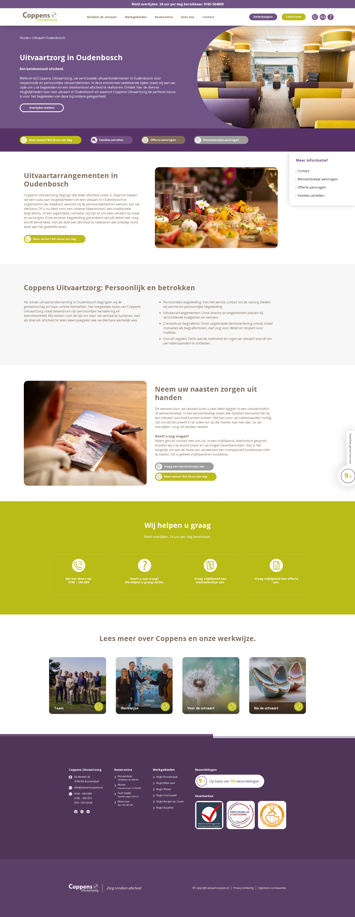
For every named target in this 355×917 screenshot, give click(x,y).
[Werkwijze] (144, 682)
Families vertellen (310, 195)
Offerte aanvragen (311, 187)
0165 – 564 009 (83, 793)
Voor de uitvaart (200, 708)
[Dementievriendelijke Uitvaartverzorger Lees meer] (241, 815)
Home (24, 38)
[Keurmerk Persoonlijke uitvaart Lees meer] (272, 815)
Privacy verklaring (243, 888)
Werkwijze (129, 708)
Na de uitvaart (266, 708)
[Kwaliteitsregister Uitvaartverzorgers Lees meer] (209, 815)
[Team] (77, 685)
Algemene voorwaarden (272, 888)
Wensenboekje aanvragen (317, 179)
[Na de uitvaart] (277, 685)
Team (59, 708)
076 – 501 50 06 (83, 802)
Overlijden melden (41, 107)
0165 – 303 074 (83, 798)
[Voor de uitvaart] (210, 685)
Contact (303, 171)
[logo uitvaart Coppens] (40, 17)
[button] (118, 17)
